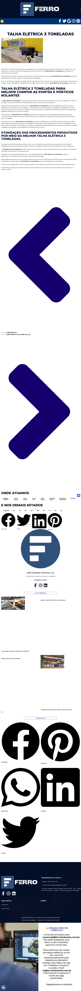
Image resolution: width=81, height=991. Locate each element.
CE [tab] (20, 510)
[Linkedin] (46, 585)
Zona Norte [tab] (16, 499)
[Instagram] (74, 21)
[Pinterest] (78, 21)
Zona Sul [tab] (34, 499)
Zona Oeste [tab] (25, 499)
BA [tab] (26, 510)
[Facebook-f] (60, 21)
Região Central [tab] (5, 499)
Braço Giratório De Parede (10, 658)
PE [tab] (14, 510)
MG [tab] (38, 510)
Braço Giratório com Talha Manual (53, 600)
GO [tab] (32, 510)
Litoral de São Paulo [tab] (62, 499)
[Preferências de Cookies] (4, 987)
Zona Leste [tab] (42, 499)
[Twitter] (64, 21)
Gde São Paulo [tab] (52, 499)
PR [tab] (44, 510)
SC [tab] (61, 510)
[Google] (69, 21)
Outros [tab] (73, 498)
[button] (2, 21)
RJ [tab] (50, 510)
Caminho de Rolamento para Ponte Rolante (56, 709)
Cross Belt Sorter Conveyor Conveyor (15, 651)
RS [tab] (55, 510)
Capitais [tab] (6, 510)
